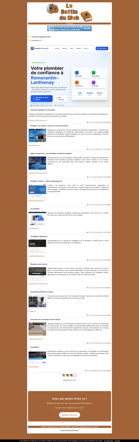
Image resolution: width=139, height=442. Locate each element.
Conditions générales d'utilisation (69, 430)
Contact (95, 427)
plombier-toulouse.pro (36, 200)
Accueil (43, 427)
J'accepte (117, 441)
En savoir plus (108, 441)
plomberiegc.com (34, 145)
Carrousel (75, 427)
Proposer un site (53, 427)
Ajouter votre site (69, 415)
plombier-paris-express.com (38, 283)
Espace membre (65, 427)
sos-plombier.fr (34, 228)
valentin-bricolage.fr (36, 339)
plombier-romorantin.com (37, 120)
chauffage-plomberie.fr (36, 256)
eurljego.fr (32, 311)
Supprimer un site (85, 427)
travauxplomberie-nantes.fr (38, 173)
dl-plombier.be (33, 366)
